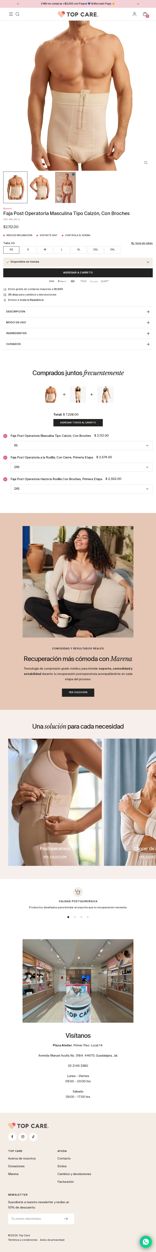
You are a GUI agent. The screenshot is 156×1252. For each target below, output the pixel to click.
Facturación (65, 1181)
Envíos (62, 1166)
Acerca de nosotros (22, 1158)
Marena (7, 208)
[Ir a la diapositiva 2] (75, 917)
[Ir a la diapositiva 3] (81, 917)
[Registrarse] (65, 1219)
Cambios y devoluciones (74, 1174)
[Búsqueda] (17, 14)
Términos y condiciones (23, 1240)
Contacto (64, 1158)
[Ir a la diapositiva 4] (88, 917)
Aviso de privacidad (52, 1240)
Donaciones (16, 1166)
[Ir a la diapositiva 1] (68, 917)
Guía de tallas (144, 243)
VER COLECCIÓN (78, 692)
